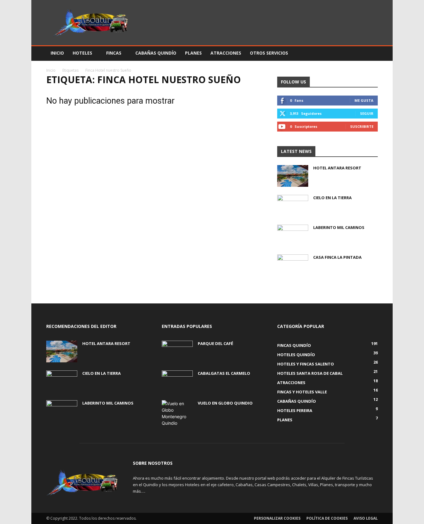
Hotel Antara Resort (337, 168)
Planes (193, 53)
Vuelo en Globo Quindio (225, 403)
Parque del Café (215, 343)
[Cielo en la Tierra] (292, 206)
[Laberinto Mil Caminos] (292, 235)
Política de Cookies (327, 518)
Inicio (57, 53)
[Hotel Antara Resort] (292, 176)
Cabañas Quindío (155, 53)
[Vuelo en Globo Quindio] (177, 413)
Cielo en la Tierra (332, 197)
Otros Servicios (269, 53)
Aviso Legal (366, 518)
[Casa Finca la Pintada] (292, 265)
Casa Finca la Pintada (337, 257)
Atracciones (225, 53)
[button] (370, 53)
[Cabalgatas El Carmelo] (177, 381)
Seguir (366, 113)
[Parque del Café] (177, 351)
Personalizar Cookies (277, 518)
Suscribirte (361, 126)
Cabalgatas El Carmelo (224, 373)
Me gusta (363, 100)
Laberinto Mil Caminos (338, 227)
